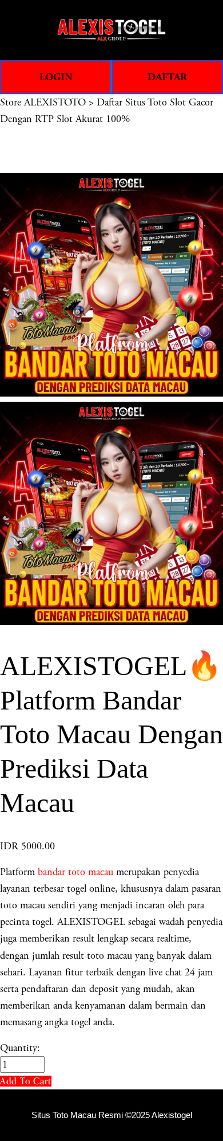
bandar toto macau (75, 872)
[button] (25, 1081)
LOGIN (56, 77)
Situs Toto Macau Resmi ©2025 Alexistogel (111, 1115)
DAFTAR (167, 77)
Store (10, 102)
